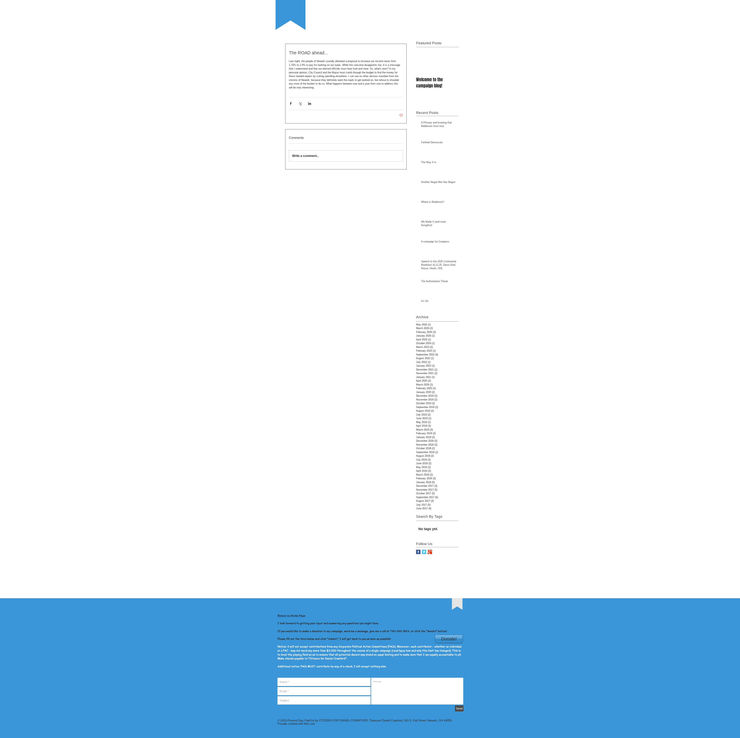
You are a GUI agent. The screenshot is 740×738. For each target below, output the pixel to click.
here (402, 650)
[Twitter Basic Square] (424, 552)
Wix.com (309, 723)
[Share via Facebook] (291, 103)
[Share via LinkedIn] (309, 103)
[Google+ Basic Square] (430, 552)
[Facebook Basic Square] (418, 552)
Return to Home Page (291, 615)
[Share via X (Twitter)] (300, 103)
